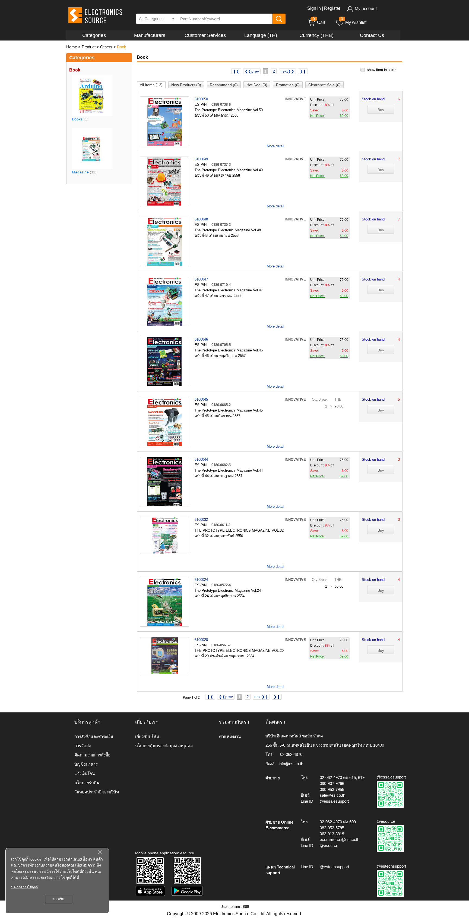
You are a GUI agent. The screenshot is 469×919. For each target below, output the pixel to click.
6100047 (201, 279)
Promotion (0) (288, 85)
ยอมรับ (58, 899)
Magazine (80, 172)
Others (106, 47)
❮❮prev (252, 71)
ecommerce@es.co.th (339, 839)
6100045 (201, 399)
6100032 (201, 520)
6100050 (201, 99)
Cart (319, 22)
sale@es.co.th (332, 795)
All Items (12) (151, 85)
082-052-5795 (332, 827)
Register (332, 8)
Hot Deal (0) (256, 85)
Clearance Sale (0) (324, 85)
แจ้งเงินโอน (84, 773)
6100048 (201, 219)
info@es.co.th (291, 763)
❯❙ (303, 71)
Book (121, 47)
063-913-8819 (332, 833)
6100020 (201, 640)
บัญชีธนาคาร (86, 764)
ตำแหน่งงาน (230, 736)
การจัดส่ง (82, 745)
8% (327, 105)
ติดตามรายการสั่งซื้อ (92, 755)
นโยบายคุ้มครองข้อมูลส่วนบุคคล (164, 745)
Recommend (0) (224, 85)
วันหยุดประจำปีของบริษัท (96, 792)
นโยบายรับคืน (86, 782)
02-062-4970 (291, 754)
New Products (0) (186, 85)
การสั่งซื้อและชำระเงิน (93, 736)
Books (77, 119)
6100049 (201, 159)
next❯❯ (287, 71)
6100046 (201, 339)
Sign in (314, 8)
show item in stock (382, 70)
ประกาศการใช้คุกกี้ (24, 887)
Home (71, 47)
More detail (275, 146)
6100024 (201, 580)
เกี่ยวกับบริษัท (147, 736)
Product (89, 47)
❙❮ (236, 71)
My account (366, 8)
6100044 (201, 459)
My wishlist (355, 22)
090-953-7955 (332, 789)
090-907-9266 (332, 783)
